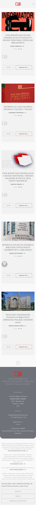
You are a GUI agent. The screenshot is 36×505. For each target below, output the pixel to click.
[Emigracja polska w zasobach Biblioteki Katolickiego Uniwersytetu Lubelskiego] (18, 231)
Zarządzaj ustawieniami (18, 500)
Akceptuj (18, 491)
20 (19, 49)
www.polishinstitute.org (17, 450)
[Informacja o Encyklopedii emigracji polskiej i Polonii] (18, 93)
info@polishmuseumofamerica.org (18, 415)
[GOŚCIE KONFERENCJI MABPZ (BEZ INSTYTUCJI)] (5, 56)
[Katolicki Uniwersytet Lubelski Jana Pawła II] (5, 264)
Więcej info (16, 422)
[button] (33, 4)
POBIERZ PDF (23, 67)
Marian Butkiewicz (16, 253)
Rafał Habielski (16, 46)
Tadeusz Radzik (16, 184)
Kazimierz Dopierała (16, 112)
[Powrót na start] (18, 4)
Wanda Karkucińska (16, 325)
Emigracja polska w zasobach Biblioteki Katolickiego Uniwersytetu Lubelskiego (18, 247)
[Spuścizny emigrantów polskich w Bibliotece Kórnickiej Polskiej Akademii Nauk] (18, 301)
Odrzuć (18, 496)
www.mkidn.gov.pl (16, 463)
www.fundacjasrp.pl (17, 469)
